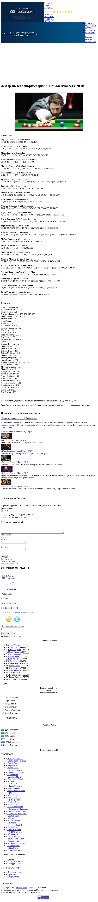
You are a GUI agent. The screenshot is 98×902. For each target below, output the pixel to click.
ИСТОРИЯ (49, 17)
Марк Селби (13, 656)
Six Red (10, 781)
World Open (12, 774)
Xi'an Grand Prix (14, 788)
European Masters (14, 777)
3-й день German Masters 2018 (15, 462)
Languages (48, 8)
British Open (12, 763)
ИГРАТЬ (48, 14)
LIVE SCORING (8, 589)
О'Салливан (13, 661)
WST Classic (12, 784)
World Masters (13, 846)
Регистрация (6, 559)
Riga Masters (12, 765)
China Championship (16, 772)
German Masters (14, 830)
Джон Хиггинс (14, 654)
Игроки (10, 859)
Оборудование (13, 877)
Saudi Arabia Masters (16, 791)
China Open (12, 848)
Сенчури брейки (14, 863)
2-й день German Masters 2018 (15, 473)
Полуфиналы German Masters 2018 (17, 451)
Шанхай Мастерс (15, 786)
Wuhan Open (6, 594)
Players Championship (16, 843)
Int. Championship (15, 807)
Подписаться (31, 418)
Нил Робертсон (14, 650)
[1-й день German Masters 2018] (6, 484)
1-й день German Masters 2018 (15, 486)
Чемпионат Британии (17, 813)
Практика (11, 874)
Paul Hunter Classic (15, 779)
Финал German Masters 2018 (14, 440)
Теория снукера (14, 872)
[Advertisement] (49, 63)
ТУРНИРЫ (49, 19)
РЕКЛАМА (90, 33)
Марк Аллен (14, 666)
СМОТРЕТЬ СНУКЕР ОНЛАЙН (59, 12)
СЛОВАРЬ (90, 30)
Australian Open (14, 797)
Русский (48, 3)
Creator (37, 892)
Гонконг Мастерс (15, 770)
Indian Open (12, 827)
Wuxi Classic (12, 795)
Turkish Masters (14, 820)
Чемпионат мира (14, 850)
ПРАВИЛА (49, 21)
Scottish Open (13, 816)
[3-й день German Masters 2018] (6, 460)
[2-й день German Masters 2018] (7, 471)
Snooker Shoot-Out (15, 825)
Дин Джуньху (15, 670)
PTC (9, 793)
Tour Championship (15, 839)
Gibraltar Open (13, 836)
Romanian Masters (15, 841)
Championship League (16, 761)
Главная (88, 37)
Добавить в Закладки (10, 577)
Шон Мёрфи (13, 659)
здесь (74, 401)
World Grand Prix (14, 832)
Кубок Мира (13, 768)
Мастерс (11, 818)
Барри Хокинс (15, 677)
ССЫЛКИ (89, 23)
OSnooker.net (21, 888)
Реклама (4, 892)
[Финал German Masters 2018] (6, 438)
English (47, 5)
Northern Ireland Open (16, 811)
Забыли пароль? (8, 561)
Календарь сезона (15, 758)
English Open (13, 802)
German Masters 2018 (90, 40)
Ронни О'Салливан (12, 710)
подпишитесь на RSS (10, 425)
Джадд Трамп (14, 645)
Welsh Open (12, 834)
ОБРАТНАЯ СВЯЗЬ (90, 27)
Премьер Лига (13, 800)
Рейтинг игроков (15, 861)
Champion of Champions (17, 809)
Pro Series (11, 823)
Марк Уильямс (14, 652)
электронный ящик (34, 425)
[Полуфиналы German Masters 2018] (6, 449)
